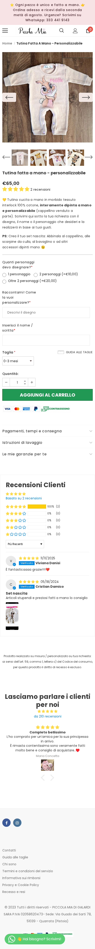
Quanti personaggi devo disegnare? (18, 265)
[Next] (86, 97)
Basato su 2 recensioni (24, 498)
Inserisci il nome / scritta (17, 328)
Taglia (8, 352)
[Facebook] (6, 823)
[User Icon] (75, 30)
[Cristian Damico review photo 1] (12, 616)
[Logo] (32, 31)
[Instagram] (17, 823)
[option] (47, 97)
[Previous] (9, 97)
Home (7, 43)
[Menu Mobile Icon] (5, 30)
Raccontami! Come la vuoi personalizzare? (19, 297)
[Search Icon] (61, 30)
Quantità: (10, 373)
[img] (29, 558)
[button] (16, 189)
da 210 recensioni (47, 716)
